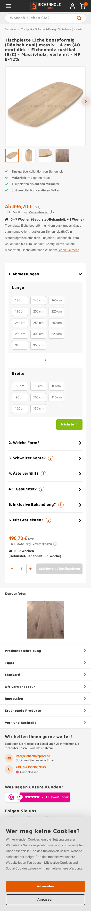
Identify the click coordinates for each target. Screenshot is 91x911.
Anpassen (45, 899)
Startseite (10, 29)
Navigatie (8, 6)
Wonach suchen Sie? (79, 18)
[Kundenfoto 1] (46, 620)
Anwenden (45, 886)
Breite (18, 373)
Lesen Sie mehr (68, 250)
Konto (72, 6)
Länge (18, 288)
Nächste (67, 424)
